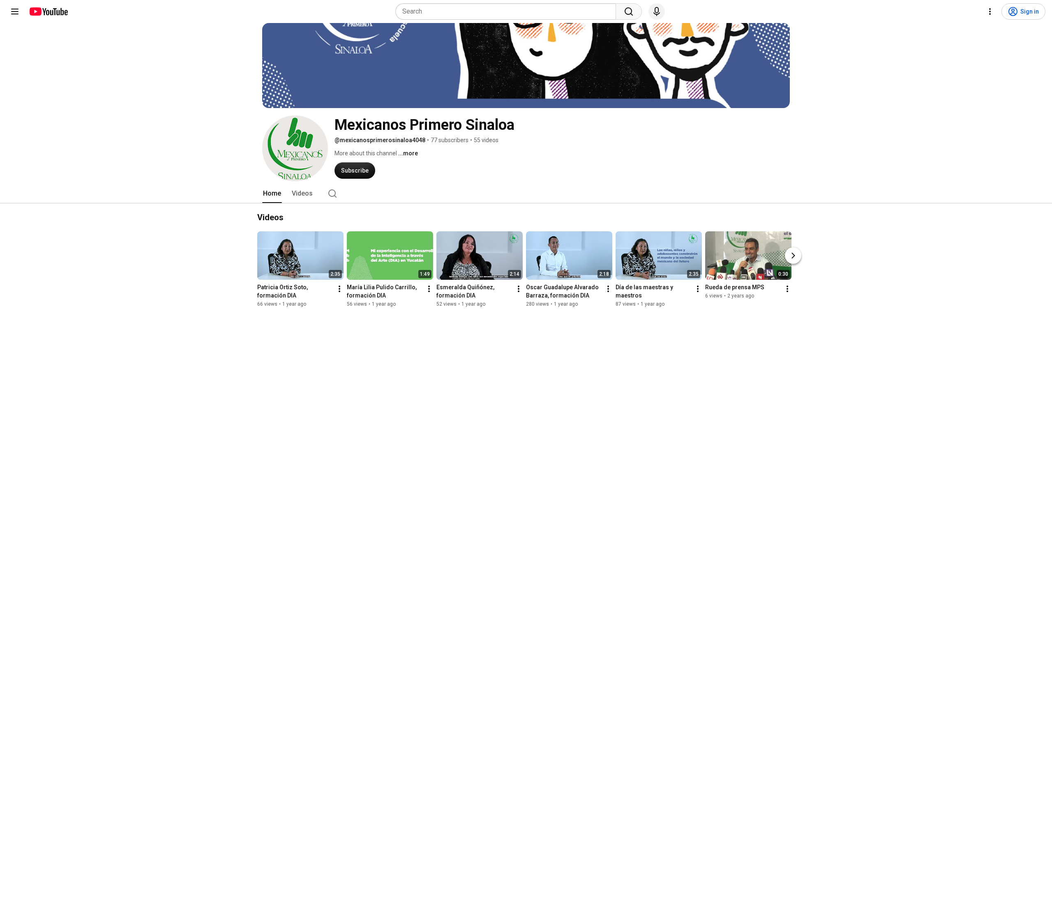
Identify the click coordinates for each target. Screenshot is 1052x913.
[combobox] (508, 11)
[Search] (629, 11)
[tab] (272, 193)
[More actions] (339, 289)
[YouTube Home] (48, 11)
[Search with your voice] (656, 11)
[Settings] (990, 11)
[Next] (793, 255)
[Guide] (15, 11)
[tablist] (526, 193)
